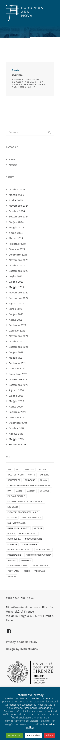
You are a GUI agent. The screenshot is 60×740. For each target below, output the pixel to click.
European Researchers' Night (23, 512)
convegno (30, 480)
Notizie (15, 70)
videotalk (39, 571)
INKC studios (29, 649)
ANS (9, 469)
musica (11, 534)
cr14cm (43, 480)
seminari (12, 560)
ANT (18, 469)
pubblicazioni (14, 555)
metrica (38, 528)
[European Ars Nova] (24, 13)
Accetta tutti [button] (14, 735)
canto (31, 475)
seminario (26, 560)
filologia (12, 518)
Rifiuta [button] (49, 735)
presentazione (43, 550)
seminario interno (17, 566)
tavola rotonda (39, 566)
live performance (17, 523)
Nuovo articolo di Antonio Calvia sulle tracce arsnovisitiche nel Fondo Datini (28, 83)
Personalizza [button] (33, 735)
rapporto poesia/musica (38, 555)
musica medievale (28, 534)
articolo (29, 469)
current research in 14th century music (29, 485)
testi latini (14, 571)
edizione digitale (16, 496)
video (27, 571)
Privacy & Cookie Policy (21, 641)
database (44, 491)
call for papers (16, 475)
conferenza (14, 480)
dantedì (31, 491)
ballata (42, 469)
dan (9, 491)
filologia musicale (31, 518)
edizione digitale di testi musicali (25, 502)
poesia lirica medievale (19, 550)
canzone (44, 475)
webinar (12, 576)
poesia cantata (29, 544)
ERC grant (13, 507)
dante (19, 491)
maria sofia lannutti (18, 528)
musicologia (14, 539)
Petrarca (12, 544)
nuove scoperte (33, 539)
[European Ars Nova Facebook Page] (9, 632)
